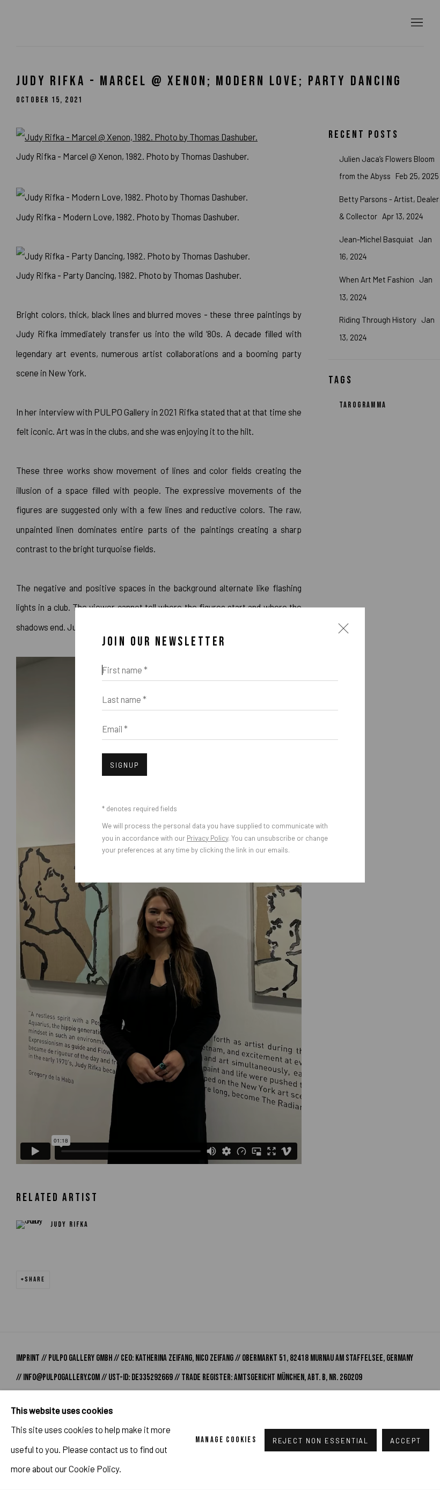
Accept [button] (405, 1440)
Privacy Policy (207, 838)
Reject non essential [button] (321, 1440)
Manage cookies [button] (225, 1439)
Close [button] (341, 633)
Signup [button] (124, 765)
